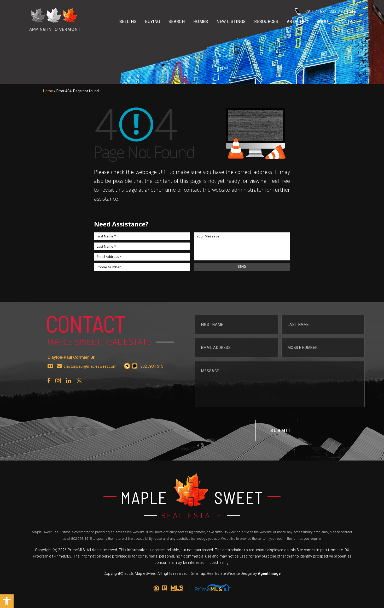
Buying (152, 22)
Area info (297, 22)
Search (176, 22)
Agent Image (269, 573)
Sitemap (198, 573)
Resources (266, 22)
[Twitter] (79, 380)
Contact (348, 22)
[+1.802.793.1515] (127, 366)
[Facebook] (49, 380)
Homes (200, 22)
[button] (7, 601)
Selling (127, 22)
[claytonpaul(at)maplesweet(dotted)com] (59, 366)
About (323, 22)
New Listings (231, 22)
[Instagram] (58, 380)
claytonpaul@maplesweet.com (90, 366)
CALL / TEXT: (330, 11)
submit (281, 430)
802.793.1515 (81, 539)
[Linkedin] (68, 380)
